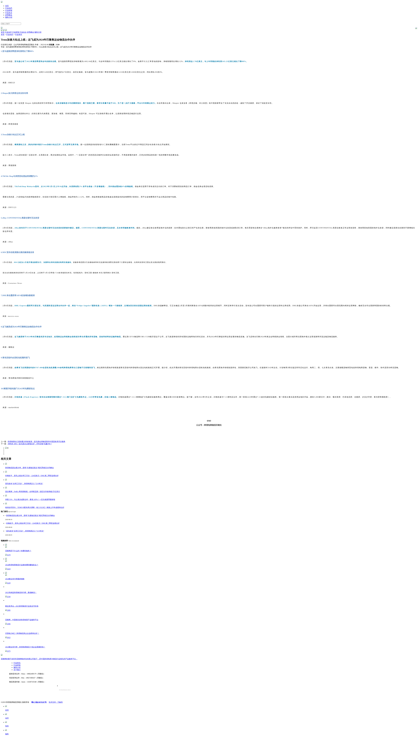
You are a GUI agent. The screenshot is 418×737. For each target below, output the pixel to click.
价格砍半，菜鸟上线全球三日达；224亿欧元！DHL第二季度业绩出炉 (33, 523)
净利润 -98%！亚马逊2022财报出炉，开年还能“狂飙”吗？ (30, 444)
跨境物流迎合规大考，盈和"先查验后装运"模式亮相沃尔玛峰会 (30, 515)
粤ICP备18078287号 (39, 702)
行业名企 (8, 13)
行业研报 (8, 10)
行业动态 (8, 8)
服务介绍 (8, 17)
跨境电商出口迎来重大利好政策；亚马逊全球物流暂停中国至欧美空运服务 (36, 441)
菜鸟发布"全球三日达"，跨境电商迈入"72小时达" (25, 531)
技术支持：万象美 (56, 702)
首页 (7, 6)
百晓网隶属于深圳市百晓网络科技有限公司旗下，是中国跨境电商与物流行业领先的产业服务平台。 (39, 659)
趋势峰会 (8, 15)
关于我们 (16, 670)
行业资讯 (18, 34)
